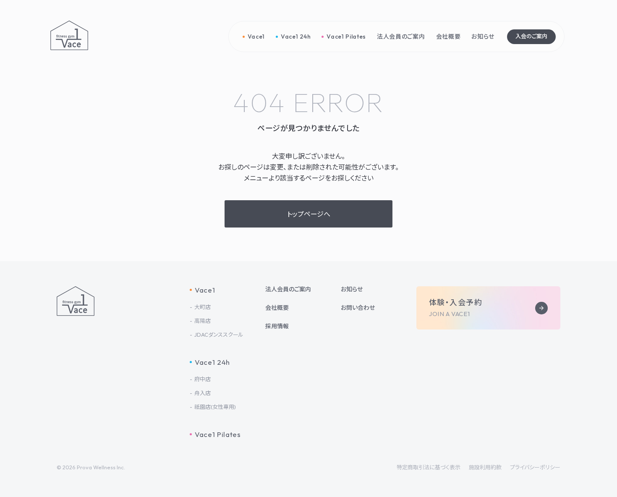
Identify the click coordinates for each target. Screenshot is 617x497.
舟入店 (202, 393)
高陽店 (202, 321)
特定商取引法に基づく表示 (428, 467)
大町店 (202, 307)
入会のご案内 (531, 36)
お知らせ (352, 289)
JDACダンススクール (218, 334)
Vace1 (205, 289)
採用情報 (277, 326)
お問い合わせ (358, 308)
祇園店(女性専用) (215, 407)
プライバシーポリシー (535, 467)
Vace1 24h (212, 362)
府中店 (202, 379)
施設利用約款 (485, 467)
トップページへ (308, 214)
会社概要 (277, 308)
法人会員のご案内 (288, 289)
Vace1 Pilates (218, 434)
